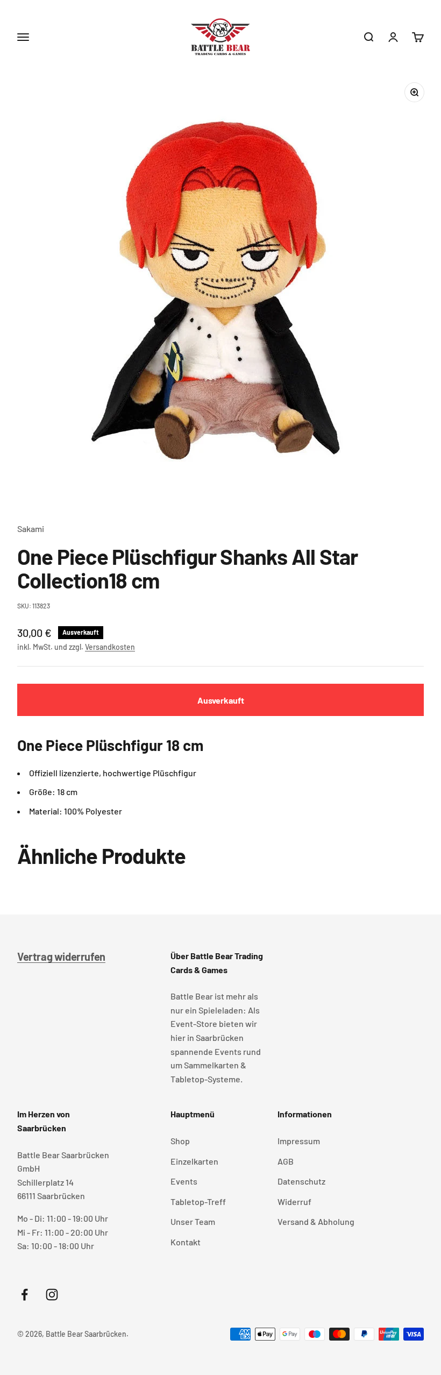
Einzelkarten (194, 1161)
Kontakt (185, 1242)
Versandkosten (110, 646)
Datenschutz (301, 1181)
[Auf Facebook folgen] (24, 1294)
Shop (180, 1141)
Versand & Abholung (316, 1221)
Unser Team (192, 1221)
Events (183, 1181)
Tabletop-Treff (198, 1201)
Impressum (299, 1141)
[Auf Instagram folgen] (52, 1294)
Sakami (30, 528)
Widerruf (294, 1201)
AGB (286, 1161)
